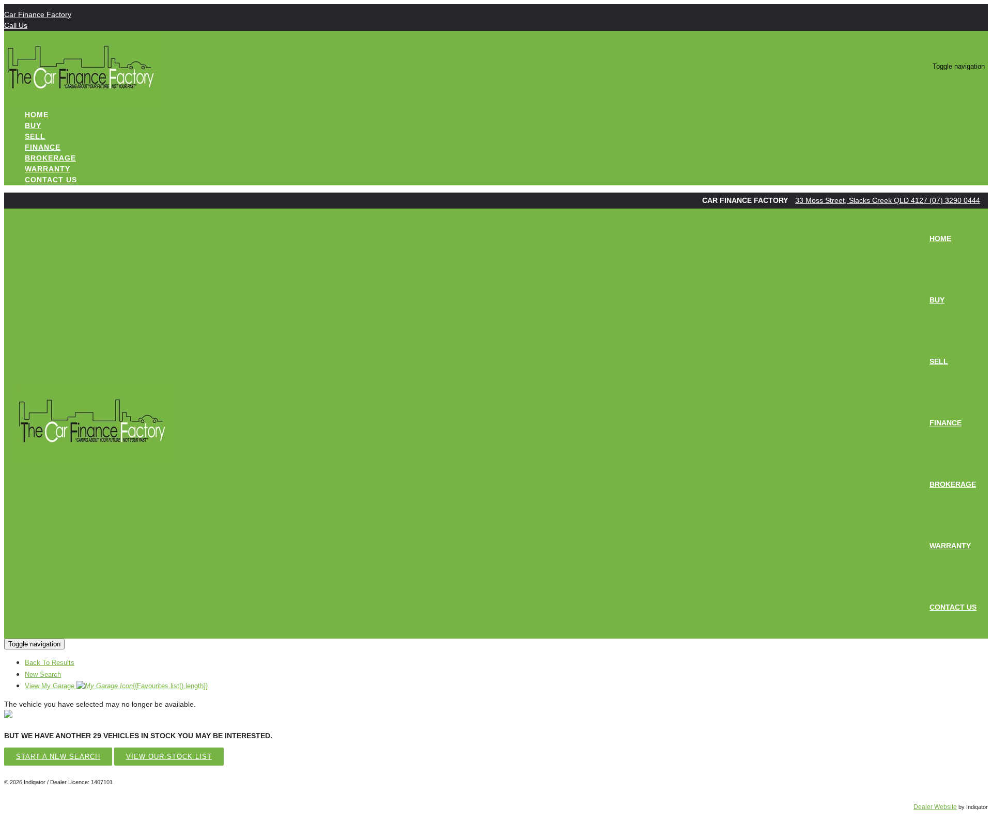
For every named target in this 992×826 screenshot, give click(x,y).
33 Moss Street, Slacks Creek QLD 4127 (862, 200)
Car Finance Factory (37, 14)
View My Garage (116, 686)
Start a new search (58, 756)
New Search (43, 674)
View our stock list (169, 756)
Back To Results (49, 662)
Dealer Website (935, 807)
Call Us (15, 25)
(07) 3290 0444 (954, 200)
